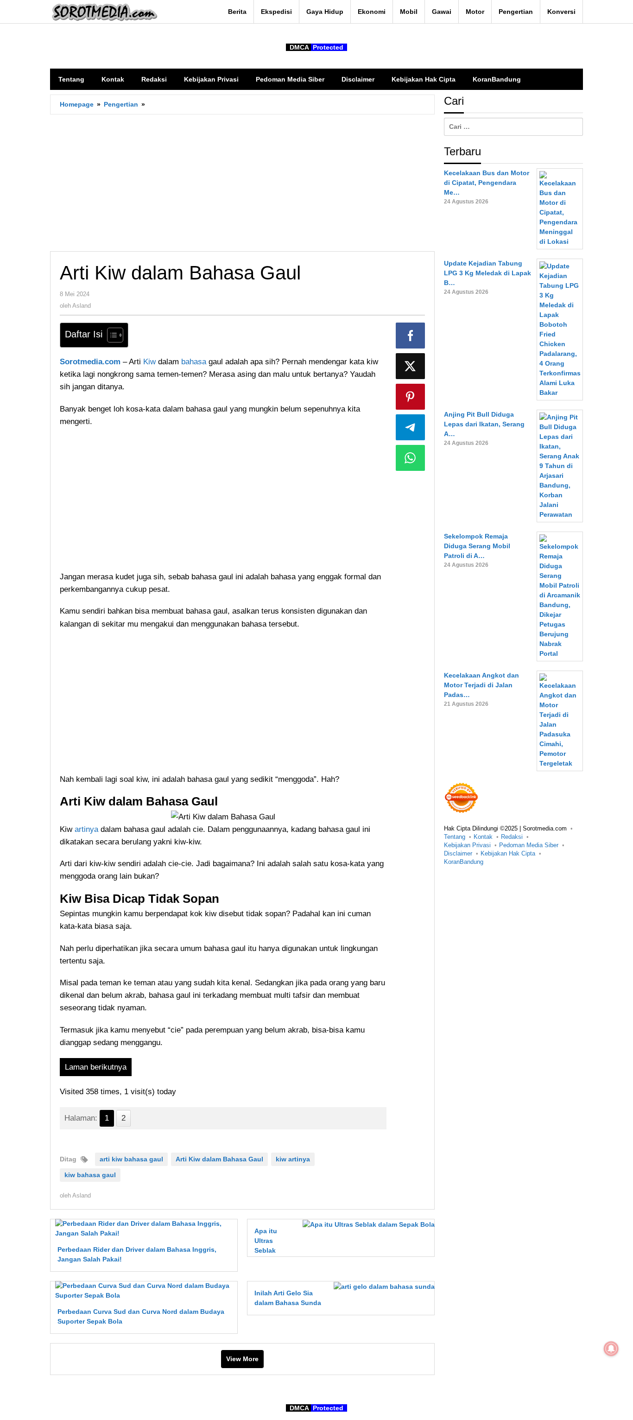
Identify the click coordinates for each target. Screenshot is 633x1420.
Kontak (483, 836)
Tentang (454, 836)
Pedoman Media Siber (528, 845)
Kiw (150, 361)
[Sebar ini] (410, 336)
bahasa (195, 361)
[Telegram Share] (410, 427)
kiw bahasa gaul (90, 1175)
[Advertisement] (242, 182)
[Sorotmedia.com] (104, 12)
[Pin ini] (410, 397)
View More (242, 1359)
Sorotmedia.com (90, 361)
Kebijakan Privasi (467, 845)
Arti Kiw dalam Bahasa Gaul (219, 1159)
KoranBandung (463, 861)
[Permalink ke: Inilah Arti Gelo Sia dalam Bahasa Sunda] (381, 1286)
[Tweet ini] (410, 366)
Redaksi (512, 836)
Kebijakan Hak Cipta (508, 853)
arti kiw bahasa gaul (131, 1159)
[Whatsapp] (410, 458)
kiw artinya (293, 1159)
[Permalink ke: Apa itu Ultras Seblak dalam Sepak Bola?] (366, 1224)
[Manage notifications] (611, 1348)
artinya (88, 829)
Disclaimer (458, 853)
